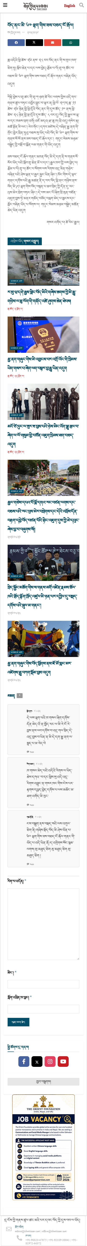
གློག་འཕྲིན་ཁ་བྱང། (20, 997)
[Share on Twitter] (34, 42)
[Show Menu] (5, 6)
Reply (32, 752)
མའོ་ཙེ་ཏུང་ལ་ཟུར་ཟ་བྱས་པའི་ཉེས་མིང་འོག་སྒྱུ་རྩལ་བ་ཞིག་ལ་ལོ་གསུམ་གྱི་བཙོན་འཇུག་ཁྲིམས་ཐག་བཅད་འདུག (43, 435)
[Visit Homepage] (35, 6)
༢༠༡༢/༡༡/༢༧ (32, 33)
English (69, 6)
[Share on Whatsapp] (70, 42)
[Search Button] (81, 6)
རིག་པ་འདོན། (17, 881)
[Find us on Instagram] (50, 1061)
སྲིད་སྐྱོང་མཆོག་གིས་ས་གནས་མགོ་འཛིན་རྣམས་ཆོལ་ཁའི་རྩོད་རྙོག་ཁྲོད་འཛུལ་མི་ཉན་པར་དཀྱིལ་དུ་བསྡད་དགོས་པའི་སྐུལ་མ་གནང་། (42, 596)
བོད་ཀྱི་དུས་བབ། (14, 33)
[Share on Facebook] (16, 42)
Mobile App (16, 281)
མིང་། (12, 972)
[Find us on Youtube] (63, 1061)
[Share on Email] (52, 42)
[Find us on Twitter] (36, 1061)
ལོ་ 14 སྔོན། (37, 711)
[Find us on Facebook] (23, 1061)
